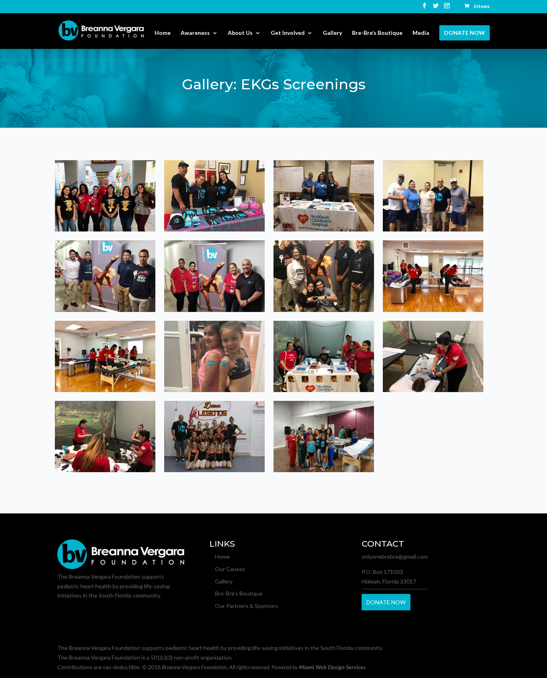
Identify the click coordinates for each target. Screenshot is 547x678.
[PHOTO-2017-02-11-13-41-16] (324, 229)
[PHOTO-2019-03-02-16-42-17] (324, 389)
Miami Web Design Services (332, 667)
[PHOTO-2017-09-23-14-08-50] (433, 229)
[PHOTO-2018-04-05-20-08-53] (324, 309)
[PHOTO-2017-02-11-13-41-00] (214, 229)
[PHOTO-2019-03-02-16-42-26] (433, 389)
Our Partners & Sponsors (246, 605)
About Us (240, 33)
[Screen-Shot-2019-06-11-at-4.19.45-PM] (324, 470)
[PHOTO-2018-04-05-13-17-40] (105, 309)
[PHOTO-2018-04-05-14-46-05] (214, 309)
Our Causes (230, 568)
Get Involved (288, 33)
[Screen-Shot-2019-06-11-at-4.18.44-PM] (214, 470)
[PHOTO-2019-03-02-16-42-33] (105, 470)
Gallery (332, 33)
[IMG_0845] (105, 229)
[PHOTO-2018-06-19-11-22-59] (433, 309)
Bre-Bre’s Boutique (377, 33)
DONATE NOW (464, 32)
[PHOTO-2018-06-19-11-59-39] (214, 389)
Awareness (195, 33)
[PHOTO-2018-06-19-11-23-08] (105, 389)
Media (420, 33)
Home (163, 33)
